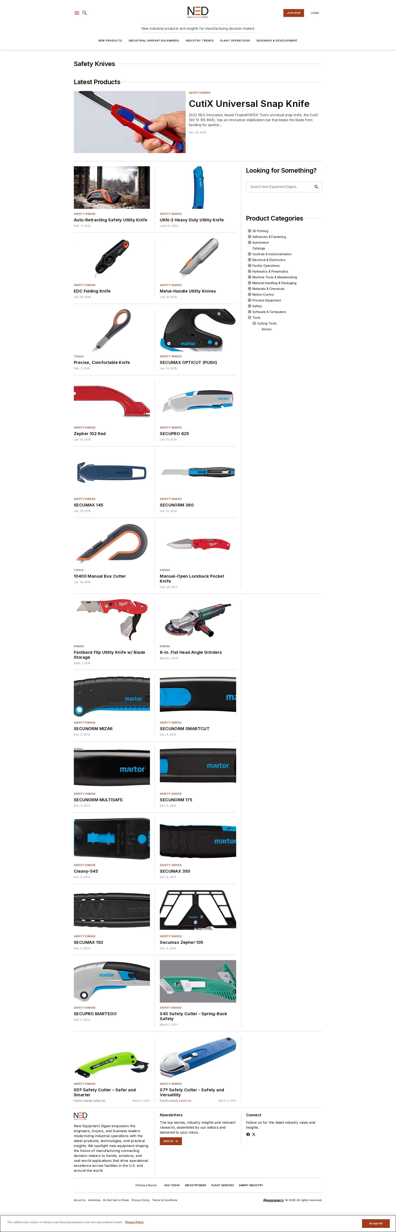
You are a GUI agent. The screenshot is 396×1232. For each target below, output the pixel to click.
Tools (79, 356)
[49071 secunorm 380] (198, 472)
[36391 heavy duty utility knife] (198, 187)
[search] (85, 13)
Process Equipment (266, 300)
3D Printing (260, 231)
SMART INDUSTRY (251, 1185)
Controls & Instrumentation (271, 254)
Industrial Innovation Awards (154, 40)
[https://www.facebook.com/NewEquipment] (248, 1134)
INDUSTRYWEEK (195, 1185)
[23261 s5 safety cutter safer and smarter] (112, 1057)
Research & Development (277, 40)
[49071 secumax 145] (112, 472)
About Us (80, 1200)
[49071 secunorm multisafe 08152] (112, 767)
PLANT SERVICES (222, 1185)
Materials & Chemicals (268, 288)
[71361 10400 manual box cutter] (112, 544)
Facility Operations (266, 265)
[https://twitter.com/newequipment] (254, 1134)
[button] (77, 13)
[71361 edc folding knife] (112, 259)
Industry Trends (200, 40)
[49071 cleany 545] (112, 839)
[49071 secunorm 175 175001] (198, 767)
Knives (165, 570)
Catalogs (258, 248)
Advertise (94, 1200)
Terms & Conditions (164, 1200)
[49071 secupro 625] (198, 401)
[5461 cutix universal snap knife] (130, 122)
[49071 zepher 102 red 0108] (112, 401)
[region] (198, 1223)
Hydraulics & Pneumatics (270, 271)
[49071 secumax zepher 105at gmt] (198, 910)
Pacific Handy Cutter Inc (90, 1100)
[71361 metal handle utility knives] (198, 259)
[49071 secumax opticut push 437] (198, 330)
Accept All (375, 1223)
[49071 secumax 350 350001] (198, 839)
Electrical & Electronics (269, 260)
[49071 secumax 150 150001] (112, 910)
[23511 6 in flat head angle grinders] (198, 620)
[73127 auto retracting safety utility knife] (112, 187)
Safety (257, 306)
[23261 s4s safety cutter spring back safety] (198, 981)
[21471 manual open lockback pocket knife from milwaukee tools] (198, 544)
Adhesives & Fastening (269, 236)
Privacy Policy (141, 1200)
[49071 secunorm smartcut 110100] (198, 696)
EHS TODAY (172, 1185)
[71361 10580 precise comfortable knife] (112, 330)
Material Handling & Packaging (274, 283)
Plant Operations (235, 40)
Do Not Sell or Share (116, 1200)
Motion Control (263, 294)
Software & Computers (269, 312)
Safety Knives (200, 92)
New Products (110, 40)
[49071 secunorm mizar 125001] (112, 696)
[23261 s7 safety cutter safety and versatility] (198, 1057)
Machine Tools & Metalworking (274, 277)
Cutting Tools (267, 323)
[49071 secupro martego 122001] (112, 981)
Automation (260, 242)
